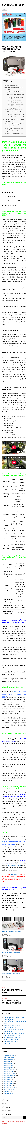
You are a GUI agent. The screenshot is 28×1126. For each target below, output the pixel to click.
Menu (4, 9)
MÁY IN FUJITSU (8, 1065)
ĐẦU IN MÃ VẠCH (8, 1093)
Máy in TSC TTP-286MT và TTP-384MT (11, 931)
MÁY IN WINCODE (9, 1081)
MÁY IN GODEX (8, 1067)
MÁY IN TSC (7, 1079)
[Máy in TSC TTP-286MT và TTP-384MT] (13, 923)
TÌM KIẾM (14, 874)
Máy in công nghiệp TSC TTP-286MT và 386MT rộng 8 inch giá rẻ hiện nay (13, 87)
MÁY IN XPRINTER (9, 1083)
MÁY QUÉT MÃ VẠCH (10, 1087)
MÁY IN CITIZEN (8, 1063)
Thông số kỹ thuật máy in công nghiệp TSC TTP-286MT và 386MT (14, 111)
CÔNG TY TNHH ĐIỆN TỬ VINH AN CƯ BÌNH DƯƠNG (14, 120)
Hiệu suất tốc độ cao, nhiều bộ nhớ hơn (17, 101)
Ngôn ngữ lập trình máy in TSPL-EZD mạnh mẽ (17, 107)
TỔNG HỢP (7, 1091)
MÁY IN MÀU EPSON (9, 1069)
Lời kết (8, 131)
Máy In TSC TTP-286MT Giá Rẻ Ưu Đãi (11, 973)
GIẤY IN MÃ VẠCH (9, 1057)
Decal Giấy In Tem (9, 1055)
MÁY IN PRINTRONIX (9, 1073)
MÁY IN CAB (7, 1061)
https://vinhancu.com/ (14, 865)
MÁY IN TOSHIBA (8, 1077)
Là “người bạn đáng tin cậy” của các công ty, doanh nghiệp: (15, 129)
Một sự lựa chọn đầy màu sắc (16, 102)
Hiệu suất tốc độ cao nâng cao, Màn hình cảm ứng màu (16, 98)
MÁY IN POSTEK (8, 1071)
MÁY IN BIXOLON (8, 1059)
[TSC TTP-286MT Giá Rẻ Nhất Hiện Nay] (13, 944)
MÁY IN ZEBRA (8, 1085)
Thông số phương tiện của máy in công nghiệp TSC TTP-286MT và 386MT (15, 116)
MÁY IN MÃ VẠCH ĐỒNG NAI (13, 5)
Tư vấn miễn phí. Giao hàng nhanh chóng (14, 125)
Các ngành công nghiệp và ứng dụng (14, 91)
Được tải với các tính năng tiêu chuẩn (17, 105)
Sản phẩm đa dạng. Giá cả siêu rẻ (15, 123)
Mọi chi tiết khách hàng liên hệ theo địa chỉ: (15, 134)
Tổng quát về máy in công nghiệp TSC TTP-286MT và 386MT (15, 95)
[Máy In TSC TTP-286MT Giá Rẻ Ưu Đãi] (13, 965)
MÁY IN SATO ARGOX (9, 1075)
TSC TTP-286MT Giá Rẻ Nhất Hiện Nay (11, 952)
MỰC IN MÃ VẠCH (9, 1089)
